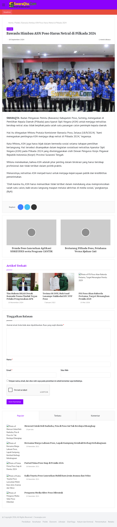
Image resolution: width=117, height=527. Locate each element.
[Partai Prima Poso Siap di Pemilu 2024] (14, 467)
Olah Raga (71, 522)
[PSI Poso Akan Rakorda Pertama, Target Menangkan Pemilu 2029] (94, 282)
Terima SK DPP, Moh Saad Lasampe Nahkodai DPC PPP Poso (57, 296)
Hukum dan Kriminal (85, 522)
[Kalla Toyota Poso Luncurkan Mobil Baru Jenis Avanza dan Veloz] (14, 481)
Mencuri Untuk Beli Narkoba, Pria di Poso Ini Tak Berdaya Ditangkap (59, 426)
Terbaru (57, 415)
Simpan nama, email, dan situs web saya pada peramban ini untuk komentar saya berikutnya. (45, 381)
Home (10, 23)
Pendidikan (26, 522)
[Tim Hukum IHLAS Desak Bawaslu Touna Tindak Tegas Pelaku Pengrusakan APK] (22, 282)
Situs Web (64, 370)
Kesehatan (36, 522)
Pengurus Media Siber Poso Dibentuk (43, 492)
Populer (20, 415)
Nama (10, 359)
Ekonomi (53, 522)
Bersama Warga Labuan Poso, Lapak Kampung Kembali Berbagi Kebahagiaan (65, 443)
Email (9, 370)
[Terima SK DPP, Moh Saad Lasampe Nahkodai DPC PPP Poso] (58, 282)
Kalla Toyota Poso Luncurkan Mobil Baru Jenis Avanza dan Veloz (57, 475)
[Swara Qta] (22, 4)
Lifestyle (61, 522)
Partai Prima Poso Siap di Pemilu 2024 (44, 463)
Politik (17, 23)
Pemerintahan (100, 522)
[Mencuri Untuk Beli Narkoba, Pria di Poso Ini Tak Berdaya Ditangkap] (14, 432)
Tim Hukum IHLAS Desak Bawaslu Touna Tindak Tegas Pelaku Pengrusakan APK (22, 296)
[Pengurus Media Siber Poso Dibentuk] (14, 497)
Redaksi (111, 522)
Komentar (95, 415)
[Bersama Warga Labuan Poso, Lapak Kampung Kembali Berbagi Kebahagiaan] (14, 451)
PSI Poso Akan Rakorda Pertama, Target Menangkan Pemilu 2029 (94, 296)
